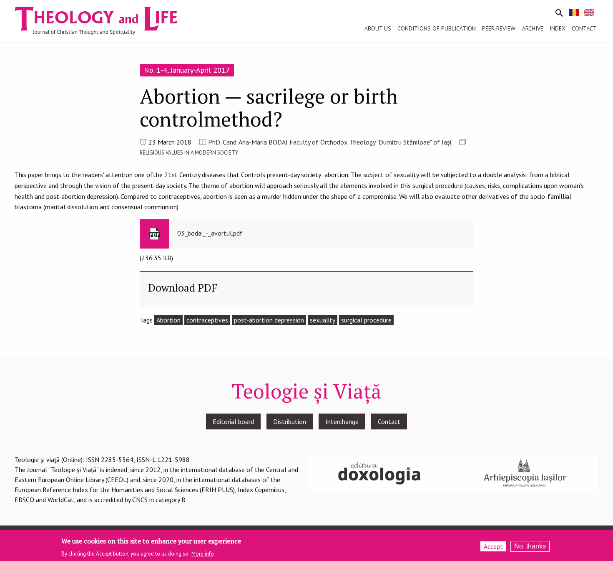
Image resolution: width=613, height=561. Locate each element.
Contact (389, 421)
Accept (493, 546)
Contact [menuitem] (584, 28)
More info (202, 553)
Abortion (168, 320)
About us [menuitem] (377, 28)
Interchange (342, 421)
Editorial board (233, 421)
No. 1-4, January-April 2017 (187, 70)
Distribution (289, 421)
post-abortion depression (269, 320)
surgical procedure (366, 320)
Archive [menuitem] (532, 28)
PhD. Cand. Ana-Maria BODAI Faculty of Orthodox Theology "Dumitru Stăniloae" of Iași (329, 142)
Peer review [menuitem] (498, 28)
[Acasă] (104, 20)
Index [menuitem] (557, 28)
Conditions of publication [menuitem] (436, 28)
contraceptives (207, 320)
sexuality (322, 320)
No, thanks (530, 546)
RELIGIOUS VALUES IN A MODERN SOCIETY (189, 152)
